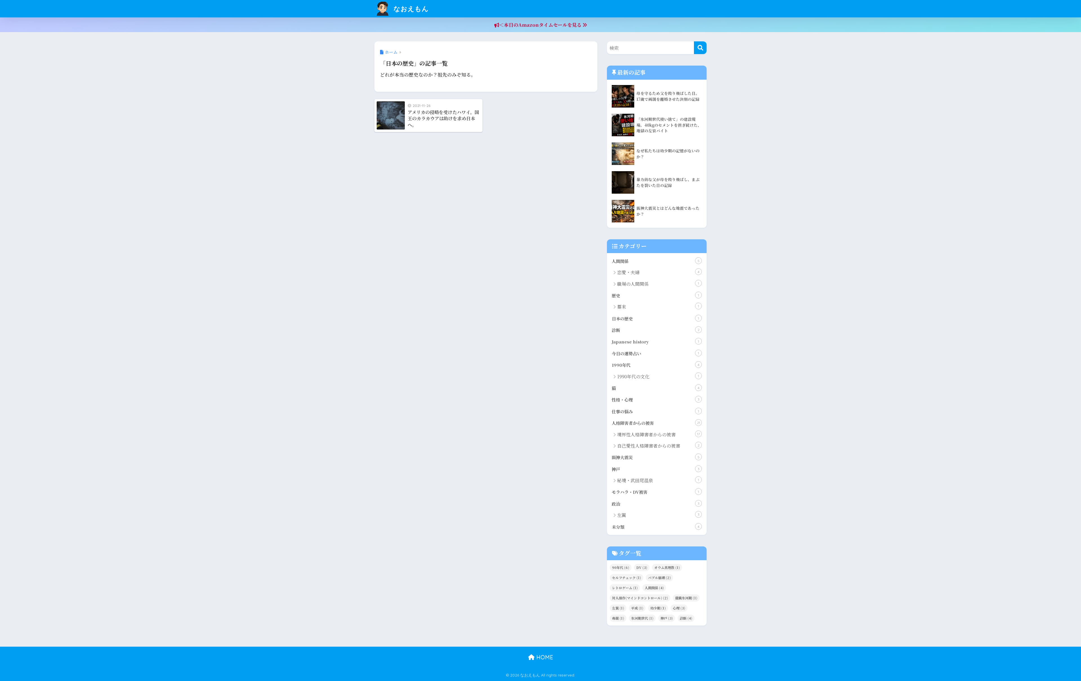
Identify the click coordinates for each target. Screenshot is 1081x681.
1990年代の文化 (658, 376)
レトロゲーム (625, 587)
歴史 (655, 295)
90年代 (620, 567)
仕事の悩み (655, 411)
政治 (656, 504)
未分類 (656, 527)
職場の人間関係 (658, 284)
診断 (656, 330)
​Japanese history (655, 342)
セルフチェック (626, 577)
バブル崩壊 (659, 577)
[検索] (700, 47)
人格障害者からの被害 (656, 423)
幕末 (658, 306)
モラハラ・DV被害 (655, 492)
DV (641, 567)
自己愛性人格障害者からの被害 (658, 446)
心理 (679, 608)
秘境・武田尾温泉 (658, 480)
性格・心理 (656, 400)
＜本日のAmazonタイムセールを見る (541, 24)
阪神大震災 (656, 457)
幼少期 (658, 608)
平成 (637, 608)
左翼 (658, 515)
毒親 (618, 618)
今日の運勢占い (655, 353)
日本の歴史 (655, 318)
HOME (544, 657)
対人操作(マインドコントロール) (640, 597)
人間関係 (656, 261)
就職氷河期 (686, 597)
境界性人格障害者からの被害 (658, 434)
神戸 (656, 469)
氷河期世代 (642, 618)
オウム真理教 (667, 567)
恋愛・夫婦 (658, 272)
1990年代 (656, 365)
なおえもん (410, 9)
